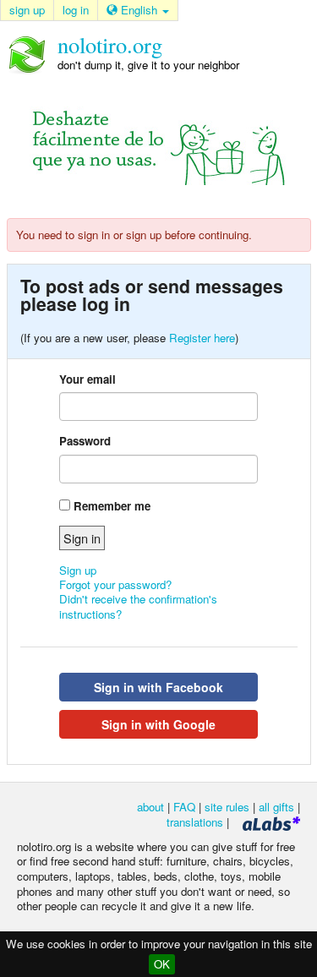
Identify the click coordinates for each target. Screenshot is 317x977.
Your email (87, 379)
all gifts (276, 807)
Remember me (112, 506)
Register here (202, 338)
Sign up (77, 570)
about (150, 807)
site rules (227, 807)
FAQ (184, 807)
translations (195, 822)
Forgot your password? (115, 584)
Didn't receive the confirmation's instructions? (138, 606)
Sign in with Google (158, 724)
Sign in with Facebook (158, 687)
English (139, 10)
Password (85, 441)
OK (162, 964)
